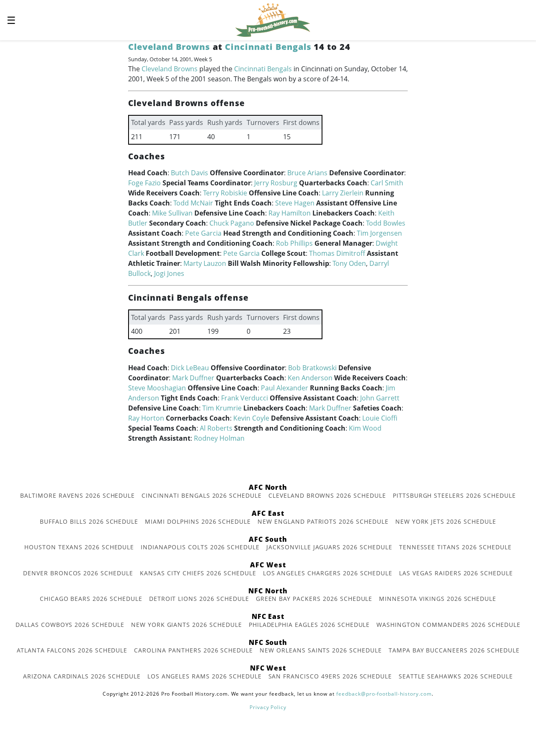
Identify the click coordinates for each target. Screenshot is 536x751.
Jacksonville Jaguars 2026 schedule (329, 547)
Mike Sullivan (172, 213)
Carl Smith (387, 182)
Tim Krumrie (222, 408)
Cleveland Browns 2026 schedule (327, 495)
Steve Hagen (294, 203)
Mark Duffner (193, 377)
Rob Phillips (294, 243)
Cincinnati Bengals (268, 46)
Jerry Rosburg (275, 182)
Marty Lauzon (204, 263)
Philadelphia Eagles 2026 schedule (309, 625)
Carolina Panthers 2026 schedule (193, 650)
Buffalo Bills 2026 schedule (89, 521)
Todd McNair (193, 203)
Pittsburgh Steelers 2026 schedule (454, 495)
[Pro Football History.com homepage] (272, 19)
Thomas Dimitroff (337, 253)
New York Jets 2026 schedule (445, 521)
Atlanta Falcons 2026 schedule (72, 650)
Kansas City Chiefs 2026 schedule (198, 573)
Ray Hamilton (289, 213)
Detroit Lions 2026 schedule (199, 599)
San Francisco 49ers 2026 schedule (330, 676)
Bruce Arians (307, 172)
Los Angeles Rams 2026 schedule (204, 676)
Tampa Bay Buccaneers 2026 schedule (454, 650)
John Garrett (379, 398)
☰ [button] (11, 20)
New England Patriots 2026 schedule (323, 521)
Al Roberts (216, 428)
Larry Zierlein (342, 192)
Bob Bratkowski (312, 367)
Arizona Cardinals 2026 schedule (82, 676)
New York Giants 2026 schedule (186, 625)
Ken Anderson (310, 377)
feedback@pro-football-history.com (384, 693)
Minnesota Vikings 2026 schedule (437, 599)
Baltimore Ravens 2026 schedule (77, 495)
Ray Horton (146, 418)
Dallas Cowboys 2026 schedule (69, 625)
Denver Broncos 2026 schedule (78, 573)
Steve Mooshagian (157, 387)
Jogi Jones (169, 273)
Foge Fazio (144, 182)
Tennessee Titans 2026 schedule (455, 547)
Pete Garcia (203, 233)
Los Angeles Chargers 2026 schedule (328, 573)
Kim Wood (365, 428)
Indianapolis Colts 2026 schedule (200, 547)
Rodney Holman (219, 438)
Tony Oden (349, 263)
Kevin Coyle (251, 418)
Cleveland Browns (169, 46)
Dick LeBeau (190, 367)
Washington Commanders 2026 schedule (448, 625)
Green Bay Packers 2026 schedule (314, 599)
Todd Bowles (385, 223)
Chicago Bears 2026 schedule (91, 599)
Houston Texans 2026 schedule (79, 547)
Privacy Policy (268, 707)
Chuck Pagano (231, 223)
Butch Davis (189, 172)
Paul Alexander (284, 387)
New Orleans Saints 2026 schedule (321, 650)
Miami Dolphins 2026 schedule (198, 521)
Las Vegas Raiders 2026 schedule (456, 573)
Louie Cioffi (379, 418)
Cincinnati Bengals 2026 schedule (202, 495)
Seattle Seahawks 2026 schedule (456, 676)
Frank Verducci (244, 398)
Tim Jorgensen (379, 233)
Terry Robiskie (225, 192)
